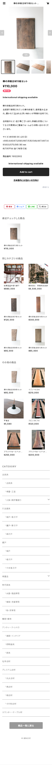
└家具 (6, 653)
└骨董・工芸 (9, 491)
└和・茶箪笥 (9, 610)
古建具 (6, 508)
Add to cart (26, 172)
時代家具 (6, 585)
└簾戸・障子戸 (10, 525)
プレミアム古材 (9, 670)
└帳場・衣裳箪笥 (11, 602)
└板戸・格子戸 (10, 517)
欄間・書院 (7, 619)
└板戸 (6, 551)
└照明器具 (8, 644)
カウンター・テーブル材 (12, 712)
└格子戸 (7, 559)
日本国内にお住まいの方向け (26, 180)
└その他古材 (9, 704)
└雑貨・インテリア (11, 636)
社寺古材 (6, 661)
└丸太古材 (8, 678)
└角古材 (7, 687)
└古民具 (7, 483)
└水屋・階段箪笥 (11, 593)
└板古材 (7, 695)
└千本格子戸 (9, 568)
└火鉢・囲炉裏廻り (11, 500)
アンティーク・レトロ (11, 627)
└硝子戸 (7, 534)
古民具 (5, 474)
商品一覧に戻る (26, 725)
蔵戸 (4, 542)
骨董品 (5, 576)
